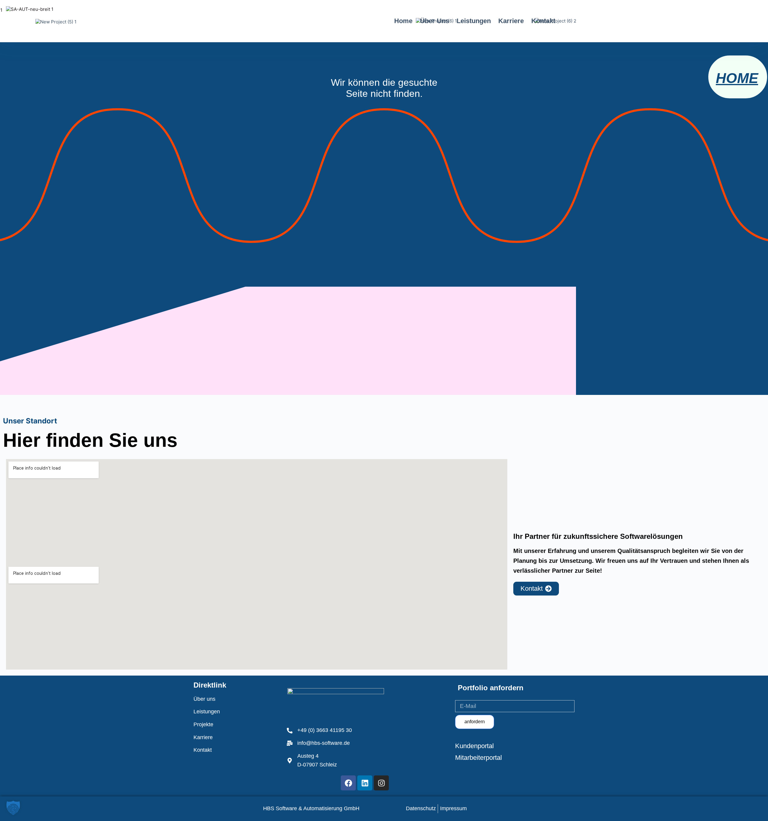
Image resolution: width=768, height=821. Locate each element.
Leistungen (474, 21)
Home (403, 21)
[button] (13, 808)
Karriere (511, 21)
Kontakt (543, 21)
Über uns (434, 21)
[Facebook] (348, 782)
